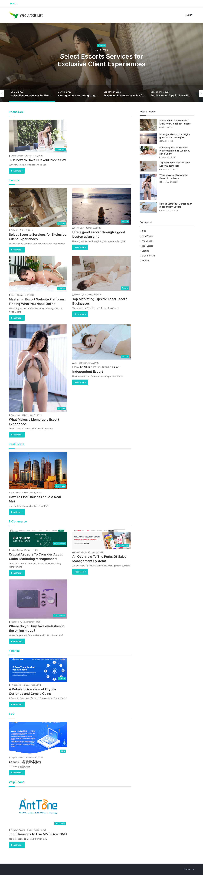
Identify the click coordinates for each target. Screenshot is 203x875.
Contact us (188, 869)
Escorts (101, 45)
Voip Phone (147, 236)
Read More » (16, 171)
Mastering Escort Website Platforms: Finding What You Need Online (174, 150)
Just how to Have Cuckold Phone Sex (37, 160)
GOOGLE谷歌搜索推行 (25, 762)
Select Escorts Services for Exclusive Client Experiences (101, 60)
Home (13, 3)
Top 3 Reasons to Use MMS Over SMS (38, 834)
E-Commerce (148, 255)
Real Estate (147, 246)
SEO (143, 231)
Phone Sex (146, 241)
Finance (145, 260)
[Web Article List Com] (26, 15)
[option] (101, 62)
